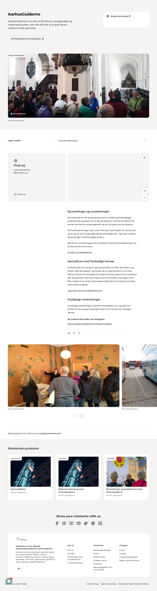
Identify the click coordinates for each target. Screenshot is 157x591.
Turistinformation (75, 563)
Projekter (97, 564)
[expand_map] (144, 157)
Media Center (99, 557)
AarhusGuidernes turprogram (26, 39)
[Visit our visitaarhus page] (57, 523)
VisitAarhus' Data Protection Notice (133, 584)
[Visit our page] (64, 523)
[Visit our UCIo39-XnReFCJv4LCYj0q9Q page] (71, 523)
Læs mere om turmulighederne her (85, 290)
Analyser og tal (100, 560)
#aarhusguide (74, 324)
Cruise (122, 550)
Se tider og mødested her (80, 252)
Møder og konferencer (129, 560)
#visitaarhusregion (103, 324)
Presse (96, 553)
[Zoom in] (145, 191)
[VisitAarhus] (23, 539)
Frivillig (122, 553)
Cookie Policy (93, 584)
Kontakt (71, 553)
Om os (70, 550)
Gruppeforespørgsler (128, 557)
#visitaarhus (87, 324)
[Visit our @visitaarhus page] (86, 523)
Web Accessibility (108, 584)
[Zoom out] (145, 198)
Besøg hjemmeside (119, 16)
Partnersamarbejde (102, 550)
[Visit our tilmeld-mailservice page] (78, 523)
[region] (108, 177)
